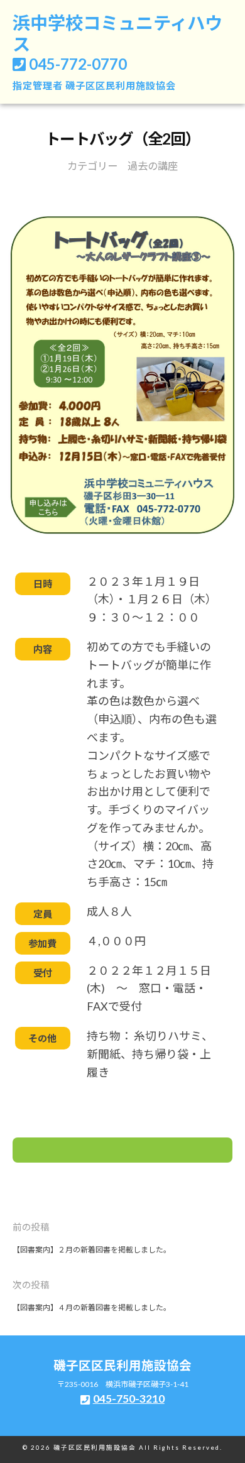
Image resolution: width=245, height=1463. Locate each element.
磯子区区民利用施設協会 (120, 85)
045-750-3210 (129, 1398)
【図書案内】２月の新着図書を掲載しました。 (92, 1249)
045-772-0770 (78, 64)
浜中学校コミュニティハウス (117, 33)
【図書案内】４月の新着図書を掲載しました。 (92, 1307)
